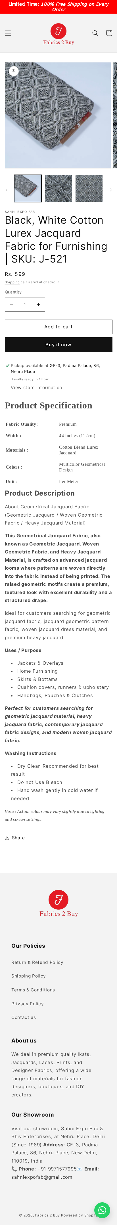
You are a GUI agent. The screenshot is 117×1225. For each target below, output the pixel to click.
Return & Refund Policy (37, 962)
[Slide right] (111, 190)
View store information (36, 387)
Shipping (12, 282)
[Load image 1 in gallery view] (28, 188)
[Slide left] (6, 190)
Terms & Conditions (33, 990)
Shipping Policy (28, 976)
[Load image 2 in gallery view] (58, 188)
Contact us (23, 1017)
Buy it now (58, 344)
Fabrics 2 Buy (47, 1215)
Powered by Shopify (79, 1215)
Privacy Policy (27, 1003)
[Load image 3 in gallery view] (89, 188)
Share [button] (18, 837)
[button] (7, 33)
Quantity (13, 292)
